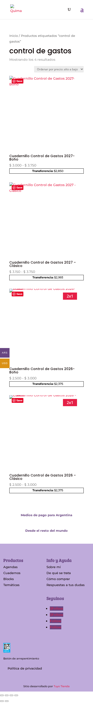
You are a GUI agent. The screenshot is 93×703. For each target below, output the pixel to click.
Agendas (10, 567)
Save (19, 81)
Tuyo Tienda (62, 686)
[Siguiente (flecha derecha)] (7, 701)
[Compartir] (11, 695)
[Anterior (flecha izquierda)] (2, 701)
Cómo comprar (58, 579)
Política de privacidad (25, 668)
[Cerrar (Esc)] (16, 695)
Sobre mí (53, 567)
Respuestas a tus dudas (65, 585)
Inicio (13, 36)
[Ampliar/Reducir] (2, 695)
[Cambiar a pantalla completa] (7, 695)
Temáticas (11, 585)
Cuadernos (12, 573)
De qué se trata (58, 573)
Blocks (8, 579)
